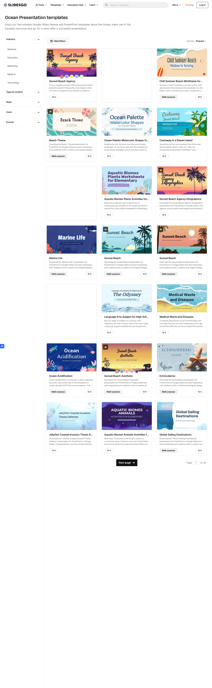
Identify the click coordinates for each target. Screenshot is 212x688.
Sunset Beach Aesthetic (118, 375)
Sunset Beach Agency (62, 81)
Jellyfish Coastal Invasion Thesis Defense (71, 434)
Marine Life (55, 258)
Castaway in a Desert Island (176, 140)
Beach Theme (57, 140)
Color (9, 112)
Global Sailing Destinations (176, 434)
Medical (11, 74)
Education (12, 57)
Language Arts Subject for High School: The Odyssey (126, 316)
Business (11, 49)
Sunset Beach (112, 258)
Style (8, 102)
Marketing (12, 66)
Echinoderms (167, 375)
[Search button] (106, 5)
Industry (10, 39)
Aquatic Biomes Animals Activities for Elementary (126, 434)
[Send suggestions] (2, 346)
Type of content (14, 92)
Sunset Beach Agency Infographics (180, 198)
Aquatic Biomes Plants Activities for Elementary (126, 198)
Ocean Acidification (60, 375)
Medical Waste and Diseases (177, 316)
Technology (13, 82)
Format (10, 122)
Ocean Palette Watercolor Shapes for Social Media (126, 140)
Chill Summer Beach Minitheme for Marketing (182, 81)
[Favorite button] (80, 52)
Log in (202, 5)
